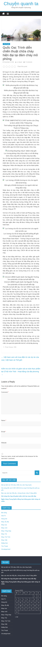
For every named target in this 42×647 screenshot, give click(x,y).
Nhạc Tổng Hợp (6, 531)
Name (3, 420)
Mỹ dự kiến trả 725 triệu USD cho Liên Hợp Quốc (16, 485)
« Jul (16, 617)
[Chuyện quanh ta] (3, 14)
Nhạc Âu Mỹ (5, 522)
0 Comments (28, 62)
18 (20, 606)
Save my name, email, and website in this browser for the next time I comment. (19, 457)
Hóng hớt (4, 518)
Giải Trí (3, 515)
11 (20, 602)
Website (3, 443)
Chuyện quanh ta (21, 3)
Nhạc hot (4, 525)
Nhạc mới (4, 528)
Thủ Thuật (6, 44)
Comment (5, 392)
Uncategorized (5, 549)
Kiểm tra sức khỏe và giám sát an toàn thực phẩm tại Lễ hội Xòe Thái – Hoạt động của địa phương (20, 371)
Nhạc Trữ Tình (5, 537)
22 (35, 606)
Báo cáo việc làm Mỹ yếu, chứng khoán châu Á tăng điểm (19, 493)
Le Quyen (20, 62)
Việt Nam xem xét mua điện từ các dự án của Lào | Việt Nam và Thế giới (20, 358)
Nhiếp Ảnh (4, 543)
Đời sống (4, 512)
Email (3, 431)
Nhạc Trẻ (4, 534)
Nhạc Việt (4, 540)
